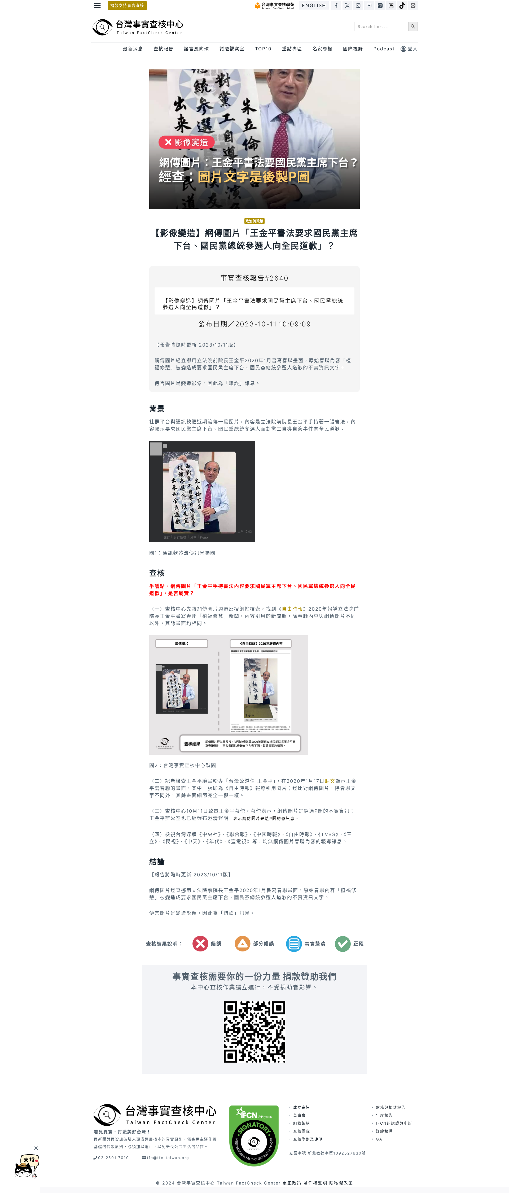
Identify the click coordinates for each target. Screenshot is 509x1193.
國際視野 (353, 48)
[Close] (36, 1148)
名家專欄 (323, 48)
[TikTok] (402, 5)
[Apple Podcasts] (380, 5)
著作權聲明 (315, 1183)
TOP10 (263, 48)
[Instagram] (358, 5)
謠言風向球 (196, 48)
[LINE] (413, 5)
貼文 (330, 781)
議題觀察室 (232, 48)
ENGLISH (314, 5)
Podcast (384, 48)
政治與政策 (254, 221)
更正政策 (292, 1183)
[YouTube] (369, 5)
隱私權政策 (341, 1183)
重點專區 (292, 48)
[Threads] (391, 5)
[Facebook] (336, 5)
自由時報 (292, 609)
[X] (347, 5)
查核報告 (163, 48)
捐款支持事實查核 (127, 5)
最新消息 (133, 48)
